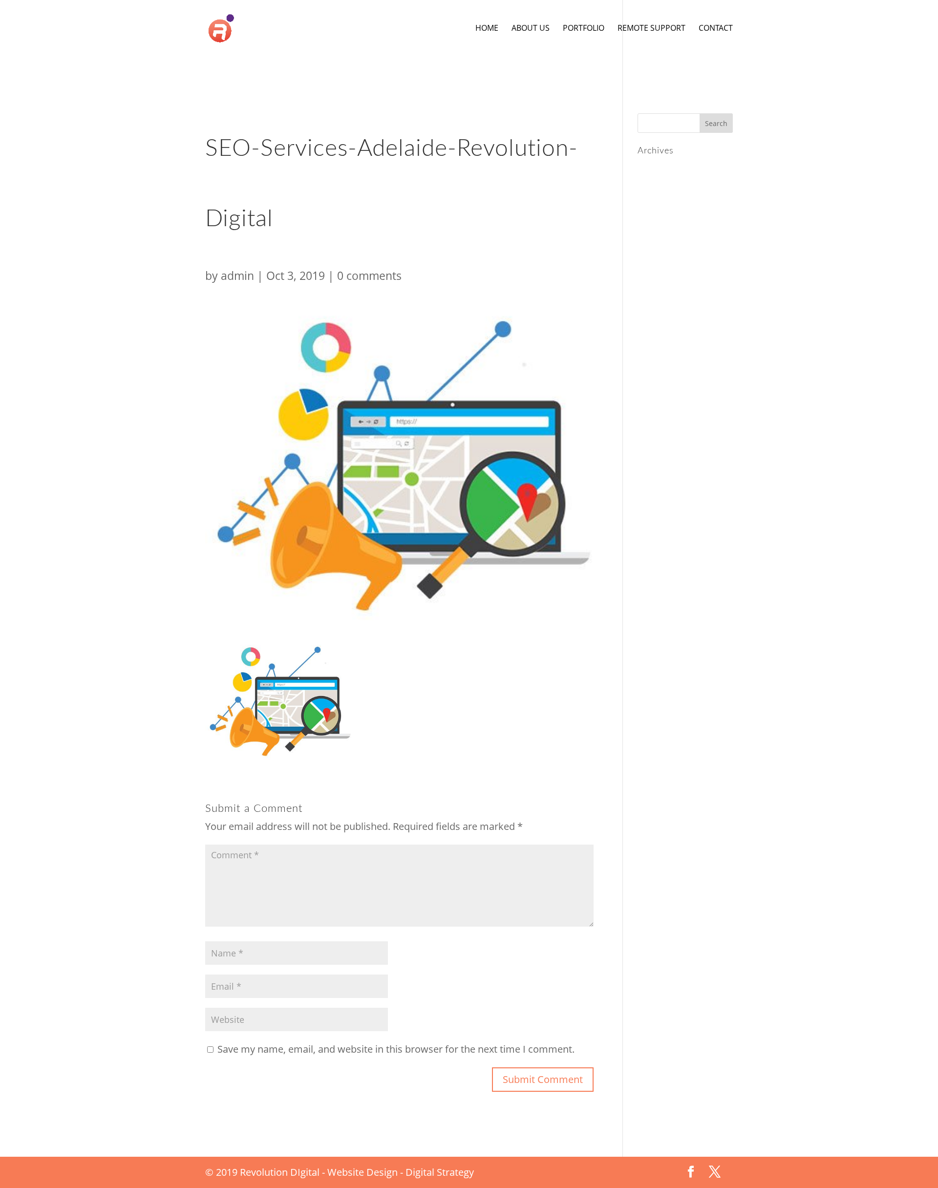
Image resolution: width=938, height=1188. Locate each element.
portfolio (583, 28)
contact (716, 28)
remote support (651, 28)
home (486, 28)
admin (237, 275)
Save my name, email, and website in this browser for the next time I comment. (396, 1049)
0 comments (369, 275)
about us (531, 28)
